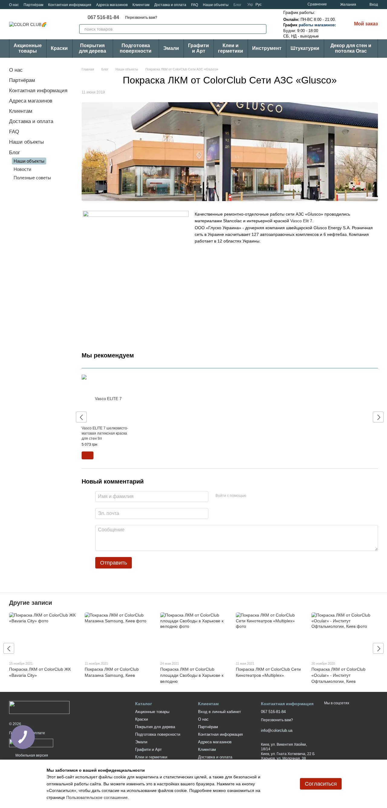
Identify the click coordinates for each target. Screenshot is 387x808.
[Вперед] (378, 417)
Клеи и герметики (230, 48)
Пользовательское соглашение (97, 797)
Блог (237, 5)
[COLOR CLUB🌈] (39, 707)
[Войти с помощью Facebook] (252, 495)
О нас (14, 5)
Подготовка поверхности (135, 48)
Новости (22, 169)
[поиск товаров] (261, 29)
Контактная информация (69, 5)
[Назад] (81, 417)
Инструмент (266, 48)
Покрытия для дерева (92, 48)
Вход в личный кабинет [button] (219, 711)
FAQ (194, 5)
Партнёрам (33, 5)
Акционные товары (28, 48)
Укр (250, 4)
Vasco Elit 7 (301, 220)
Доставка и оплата (170, 5)
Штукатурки (305, 48)
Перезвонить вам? (141, 17)
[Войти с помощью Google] (262, 495)
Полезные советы (32, 177)
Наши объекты (216, 5)
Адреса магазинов (112, 5)
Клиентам (140, 5)
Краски (59, 48)
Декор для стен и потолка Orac (350, 48)
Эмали (171, 48)
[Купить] (87, 455)
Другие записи (30, 602)
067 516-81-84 (103, 17)
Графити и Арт (198, 48)
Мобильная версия (31, 755)
